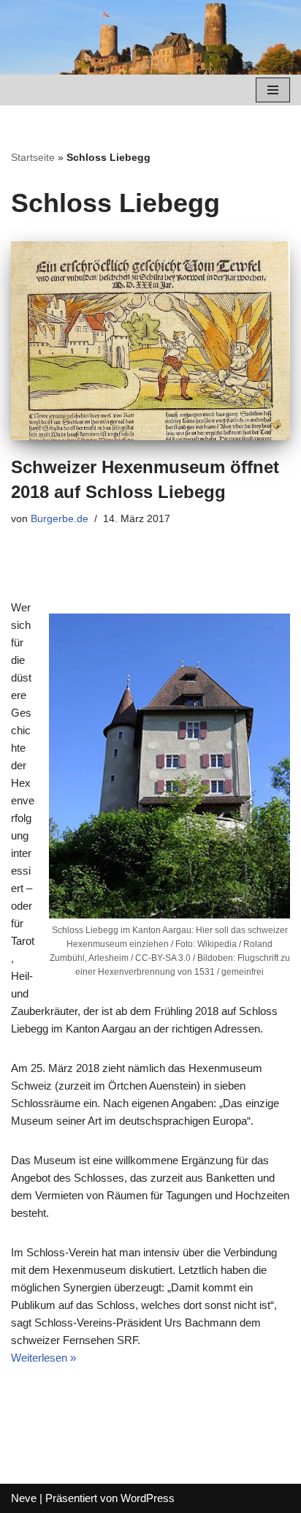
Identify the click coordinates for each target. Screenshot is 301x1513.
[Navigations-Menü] (273, 90)
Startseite (33, 157)
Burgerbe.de (59, 518)
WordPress (148, 1498)
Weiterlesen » (43, 1357)
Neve (24, 1498)
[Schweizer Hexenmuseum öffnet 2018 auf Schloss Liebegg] (150, 340)
